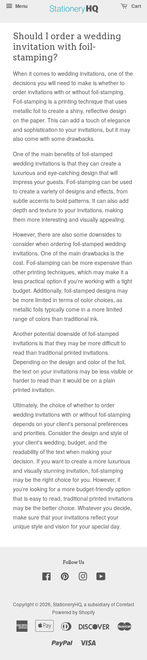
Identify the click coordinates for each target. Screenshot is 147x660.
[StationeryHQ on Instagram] (82, 577)
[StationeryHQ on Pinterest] (64, 577)
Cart (135, 5)
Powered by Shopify (73, 612)
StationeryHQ (67, 604)
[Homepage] (74, 17)
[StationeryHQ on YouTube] (100, 577)
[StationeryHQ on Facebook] (46, 577)
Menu (20, 5)
